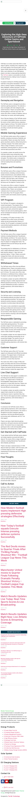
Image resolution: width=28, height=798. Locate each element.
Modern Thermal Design (7, 711)
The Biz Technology (14, 796)
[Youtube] (7, 781)
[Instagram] (10, 781)
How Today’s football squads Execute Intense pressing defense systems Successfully (12, 531)
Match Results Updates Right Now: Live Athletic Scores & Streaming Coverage (14, 618)
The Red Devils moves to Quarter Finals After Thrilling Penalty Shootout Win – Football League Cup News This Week (14, 553)
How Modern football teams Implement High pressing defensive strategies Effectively (13, 512)
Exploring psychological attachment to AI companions (13, 666)
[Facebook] (3, 781)
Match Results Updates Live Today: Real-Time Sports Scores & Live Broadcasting (14, 600)
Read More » (3, 521)
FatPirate (5, 75)
